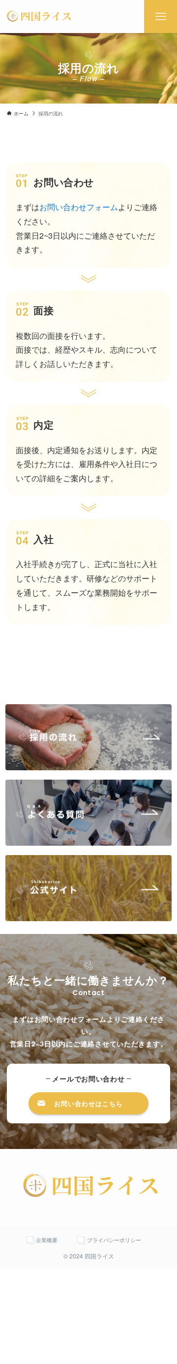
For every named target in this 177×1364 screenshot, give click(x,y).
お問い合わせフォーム (78, 207)
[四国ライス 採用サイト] (38, 16)
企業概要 (47, 1240)
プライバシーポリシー (114, 1240)
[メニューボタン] (160, 16)
